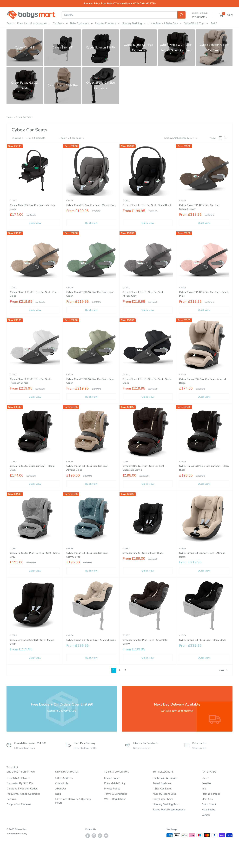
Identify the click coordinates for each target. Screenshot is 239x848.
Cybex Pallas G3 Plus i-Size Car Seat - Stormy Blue (87, 554)
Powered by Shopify (17, 833)
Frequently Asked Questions (23, 794)
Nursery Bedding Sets (166, 804)
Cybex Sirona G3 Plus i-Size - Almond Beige (91, 640)
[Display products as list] (226, 137)
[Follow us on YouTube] (106, 835)
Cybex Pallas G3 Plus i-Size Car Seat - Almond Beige (87, 467)
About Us (60, 788)
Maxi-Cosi (207, 799)
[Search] (181, 15)
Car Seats (58, 23)
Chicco (205, 778)
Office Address (64, 778)
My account (199, 17)
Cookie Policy (112, 778)
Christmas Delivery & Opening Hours (73, 800)
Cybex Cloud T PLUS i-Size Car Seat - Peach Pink (203, 293)
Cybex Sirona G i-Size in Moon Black (143, 553)
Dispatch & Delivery (18, 778)
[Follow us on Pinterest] (100, 835)
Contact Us (61, 783)
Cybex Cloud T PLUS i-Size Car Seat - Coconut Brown (200, 206)
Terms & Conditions (115, 794)
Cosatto (206, 783)
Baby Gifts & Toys (194, 23)
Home (10, 117)
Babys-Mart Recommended (169, 809)
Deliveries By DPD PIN (20, 783)
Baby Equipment (79, 23)
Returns (11, 799)
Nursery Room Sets (164, 794)
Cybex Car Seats (24, 117)
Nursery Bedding (132, 23)
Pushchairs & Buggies (165, 778)
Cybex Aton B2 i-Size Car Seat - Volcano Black (32, 206)
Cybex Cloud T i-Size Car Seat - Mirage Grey (91, 205)
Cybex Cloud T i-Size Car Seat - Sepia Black (147, 205)
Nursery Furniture (105, 23)
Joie (204, 788)
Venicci (206, 815)
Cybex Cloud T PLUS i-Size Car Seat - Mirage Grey (144, 293)
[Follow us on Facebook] (87, 835)
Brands (11, 23)
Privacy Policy (112, 788)
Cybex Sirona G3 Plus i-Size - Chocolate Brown (145, 641)
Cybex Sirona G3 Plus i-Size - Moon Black (202, 640)
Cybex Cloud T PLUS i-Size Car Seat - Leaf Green (89, 293)
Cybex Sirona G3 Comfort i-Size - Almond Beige (202, 554)
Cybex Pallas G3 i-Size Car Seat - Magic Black (32, 467)
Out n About (209, 804)
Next (221, 670)
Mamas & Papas (211, 794)
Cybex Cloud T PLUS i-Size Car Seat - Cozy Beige (34, 293)
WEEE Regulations (115, 799)
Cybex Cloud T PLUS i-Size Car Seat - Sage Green (90, 380)
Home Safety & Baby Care (163, 23)
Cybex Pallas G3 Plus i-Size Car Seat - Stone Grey (35, 554)
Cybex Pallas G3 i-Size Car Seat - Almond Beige (202, 380)
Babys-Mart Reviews (19, 804)
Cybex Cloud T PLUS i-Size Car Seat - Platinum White (31, 380)
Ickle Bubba (208, 809)
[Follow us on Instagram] (94, 835)
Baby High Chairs (163, 799)
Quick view (35, 223)
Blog (58, 794)
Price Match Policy (114, 783)
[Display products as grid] (220, 137)
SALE (214, 23)
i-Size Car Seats (162, 788)
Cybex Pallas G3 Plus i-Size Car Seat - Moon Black (204, 467)
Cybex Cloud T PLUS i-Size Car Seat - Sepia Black (147, 380)
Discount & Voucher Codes (22, 788)
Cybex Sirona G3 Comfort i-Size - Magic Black (32, 641)
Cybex (13, 200)
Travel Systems (162, 783)
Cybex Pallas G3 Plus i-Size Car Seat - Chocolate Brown (144, 467)
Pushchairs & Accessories (32, 23)
